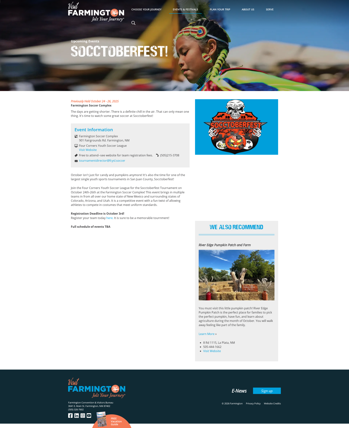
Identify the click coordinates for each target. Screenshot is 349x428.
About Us (248, 9)
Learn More (206, 334)
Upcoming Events (85, 41)
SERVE (270, 9)
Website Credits (272, 403)
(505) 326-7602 (76, 409)
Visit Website (88, 150)
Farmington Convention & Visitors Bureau (90, 402)
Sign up (267, 390)
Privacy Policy (253, 403)
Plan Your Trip (220, 9)
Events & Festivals (185, 9)
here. (109, 218)
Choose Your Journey (146, 9)
